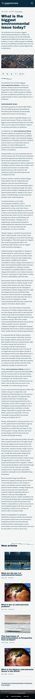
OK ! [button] (7, 696)
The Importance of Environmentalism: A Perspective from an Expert (16, 638)
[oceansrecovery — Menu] (32, 3)
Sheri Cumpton (18, 11)
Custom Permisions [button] (16, 696)
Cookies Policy (21, 693)
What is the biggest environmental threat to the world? (17, 670)
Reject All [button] (26, 696)
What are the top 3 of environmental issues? (11, 574)
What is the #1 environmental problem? (14, 606)
